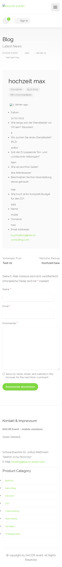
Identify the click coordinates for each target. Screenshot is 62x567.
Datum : (15, 112)
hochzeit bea (49, 261)
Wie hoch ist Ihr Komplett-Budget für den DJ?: (30, 196)
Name (6, 289)
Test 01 (11, 261)
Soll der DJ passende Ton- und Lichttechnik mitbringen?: (29, 154)
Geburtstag (10, 488)
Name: (14, 208)
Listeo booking (12, 511)
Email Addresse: (20, 229)
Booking (9, 480)
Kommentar (10, 323)
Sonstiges (10, 526)
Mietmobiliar (11, 518)
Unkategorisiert (12, 534)
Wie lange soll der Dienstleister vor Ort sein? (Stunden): (31, 125)
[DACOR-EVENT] (13, 6)
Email (6, 306)
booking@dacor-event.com (28, 461)
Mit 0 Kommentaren (21, 95)
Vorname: (16, 219)
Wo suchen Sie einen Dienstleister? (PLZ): (31, 139)
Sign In (24, 20)
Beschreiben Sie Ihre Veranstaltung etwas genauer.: (31, 179)
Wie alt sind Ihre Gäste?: (25, 166)
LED (7, 503)
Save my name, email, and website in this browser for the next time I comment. (29, 376)
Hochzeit (9, 496)
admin (18, 89)
